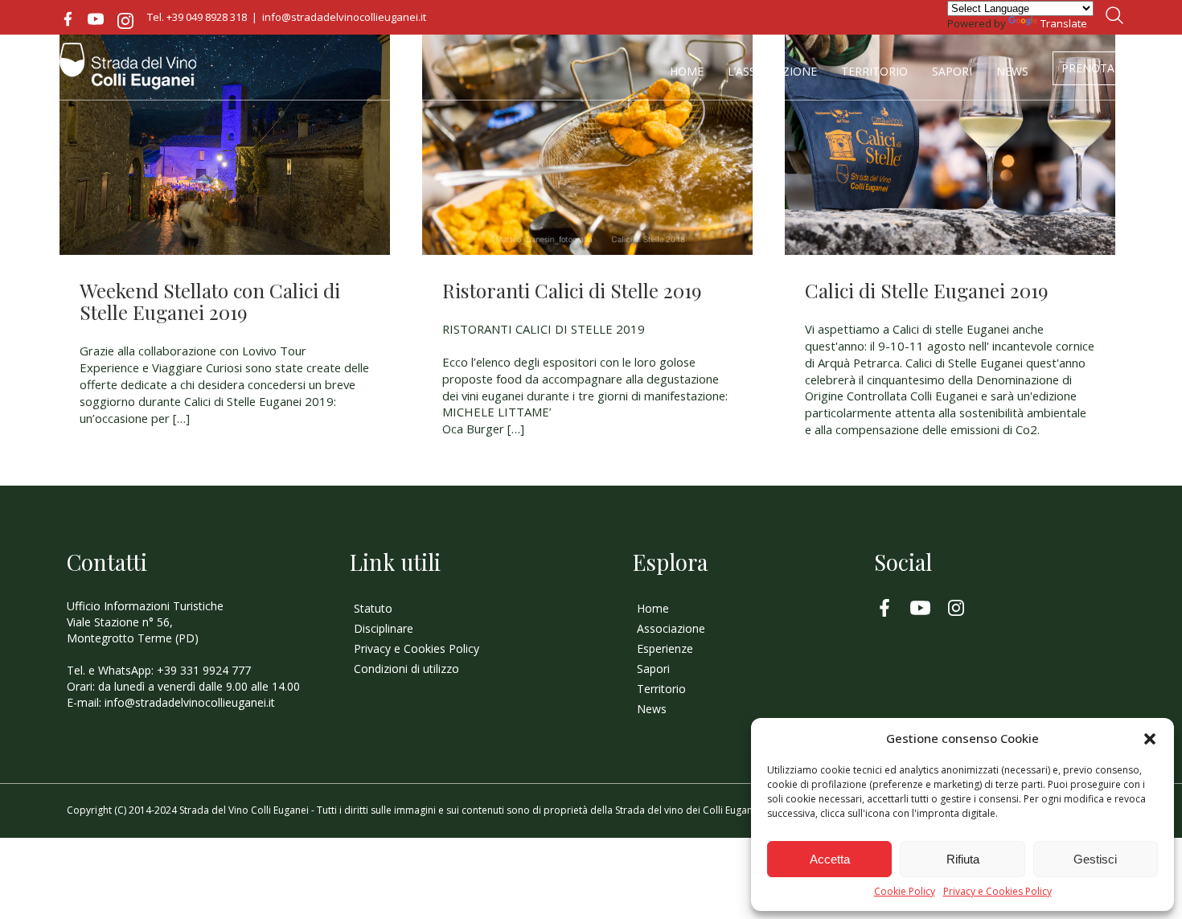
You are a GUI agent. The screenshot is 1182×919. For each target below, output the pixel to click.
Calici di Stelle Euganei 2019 (927, 290)
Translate (1063, 23)
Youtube (96, 19)
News (1012, 71)
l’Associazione (772, 71)
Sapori (952, 71)
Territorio (874, 71)
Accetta (830, 859)
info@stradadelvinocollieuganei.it (344, 17)
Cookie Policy (904, 891)
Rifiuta (962, 859)
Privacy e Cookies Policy (997, 891)
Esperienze (665, 648)
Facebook (68, 19)
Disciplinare (383, 628)
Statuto (373, 608)
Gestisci (1095, 859)
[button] (1150, 739)
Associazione (671, 628)
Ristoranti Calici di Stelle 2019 (572, 290)
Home (687, 71)
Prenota (1087, 68)
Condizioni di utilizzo (406, 668)
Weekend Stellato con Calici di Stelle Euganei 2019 (210, 301)
